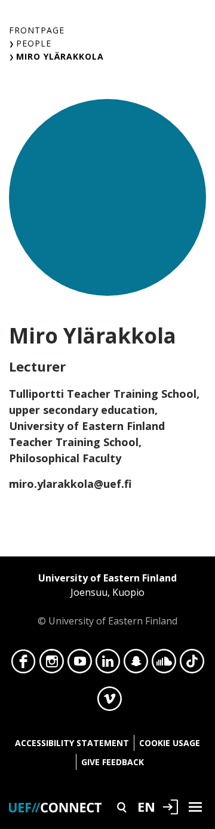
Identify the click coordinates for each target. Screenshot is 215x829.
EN (146, 806)
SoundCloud (164, 664)
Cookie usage (169, 742)
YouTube (79, 664)
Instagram (51, 664)
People (33, 43)
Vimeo (109, 701)
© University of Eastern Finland (107, 599)
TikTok (192, 664)
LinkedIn (108, 664)
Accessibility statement (72, 742)
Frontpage (36, 30)
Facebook (23, 664)
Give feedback (112, 762)
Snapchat (136, 664)
